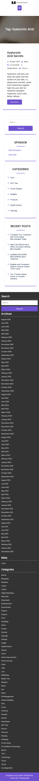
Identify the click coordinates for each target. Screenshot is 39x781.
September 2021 (7, 519)
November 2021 (7, 512)
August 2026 (6, 319)
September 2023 (7, 434)
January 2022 (6, 505)
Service (4, 729)
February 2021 (6, 544)
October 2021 (6, 516)
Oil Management (7, 696)
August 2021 (5, 523)
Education (5, 596)
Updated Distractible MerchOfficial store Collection (18, 256)
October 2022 (6, 473)
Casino (3, 586)
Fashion (4, 611)
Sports (3, 750)
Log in (3, 563)
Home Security (6, 661)
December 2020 (7, 551)
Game (3, 625)
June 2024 (5, 401)
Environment (6, 607)
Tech (12, 178)
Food (3, 618)
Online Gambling (7, 700)
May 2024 (5, 405)
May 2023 (5, 448)
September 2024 (7, 391)
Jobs (3, 668)
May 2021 (4, 534)
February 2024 (6, 416)
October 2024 (6, 387)
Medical (4, 682)
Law (2, 671)
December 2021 (7, 509)
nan (2, 689)
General (4, 639)
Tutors (3, 764)
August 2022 (6, 480)
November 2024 (7, 384)
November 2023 (7, 427)
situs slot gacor (15, 150)
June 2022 (5, 487)
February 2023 (6, 459)
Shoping (4, 736)
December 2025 (7, 344)
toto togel (12, 154)
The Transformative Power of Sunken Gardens (18, 276)
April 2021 (4, 537)
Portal (3, 707)
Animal (3, 575)
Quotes (4, 718)
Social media (6, 743)
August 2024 (6, 394)
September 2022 (7, 477)
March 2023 (5, 455)
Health (3, 643)
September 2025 (7, 355)
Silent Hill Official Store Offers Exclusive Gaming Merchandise (20, 246)
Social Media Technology (10, 746)
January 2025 (6, 377)
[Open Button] (20, 7)
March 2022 (5, 498)
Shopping (4, 739)
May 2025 (5, 362)
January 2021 (6, 548)
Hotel (3, 664)
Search (20, 128)
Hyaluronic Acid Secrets (15, 54)
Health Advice (12, 68)
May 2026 (5, 330)
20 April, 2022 (15, 62)
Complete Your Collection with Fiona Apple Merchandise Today (20, 237)
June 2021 (5, 530)
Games (4, 629)
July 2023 (4, 441)
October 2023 (6, 430)
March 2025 (5, 369)
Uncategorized (6, 768)
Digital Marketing (7, 593)
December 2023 (7, 423)
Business (4, 582)
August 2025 (6, 359)
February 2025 (6, 373)
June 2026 (5, 327)
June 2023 (5, 444)
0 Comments (14, 65)
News (3, 693)
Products (14, 200)
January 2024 (6, 419)
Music (3, 686)
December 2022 (7, 466)
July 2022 (4, 484)
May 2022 (5, 491)
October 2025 (6, 352)
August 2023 (6, 437)
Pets (3, 704)
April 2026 (5, 334)
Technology (5, 757)
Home (3, 654)
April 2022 (5, 494)
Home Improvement (8, 657)
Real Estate (5, 721)
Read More (14, 102)
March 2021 (5, 541)
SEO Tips (14, 183)
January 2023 (6, 462)
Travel (3, 761)
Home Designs (16, 189)
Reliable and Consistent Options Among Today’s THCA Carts (20, 266)
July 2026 (4, 323)
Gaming (4, 632)
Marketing (5, 675)
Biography (5, 579)
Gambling (4, 621)
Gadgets (13, 194)
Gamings (13, 211)
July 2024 (4, 398)
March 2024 (5, 412)
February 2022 (6, 501)
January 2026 (6, 341)
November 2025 (7, 348)
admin (26, 62)
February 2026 (6, 337)
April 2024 (5, 409)
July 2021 (4, 527)
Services (4, 732)
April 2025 (5, 366)
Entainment (5, 600)
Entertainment (6, 604)
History (4, 650)
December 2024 (7, 380)
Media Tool (5, 679)
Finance (4, 614)
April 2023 (5, 451)
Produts (4, 714)
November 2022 (7, 469)
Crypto (3, 589)
